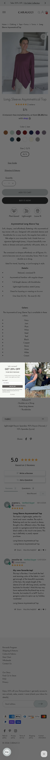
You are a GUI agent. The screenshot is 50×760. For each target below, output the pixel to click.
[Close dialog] (48, 364)
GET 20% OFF (12, 386)
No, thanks (12, 394)
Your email (4, 380)
